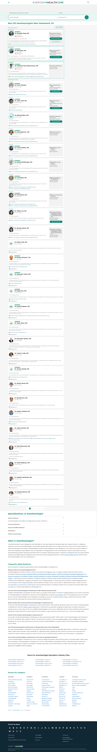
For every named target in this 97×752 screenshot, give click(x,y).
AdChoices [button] (65, 741)
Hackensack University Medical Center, (18, 315)
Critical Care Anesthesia (63, 574)
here (40, 587)
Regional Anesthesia (71, 576)
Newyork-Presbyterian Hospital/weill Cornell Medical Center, (23, 187)
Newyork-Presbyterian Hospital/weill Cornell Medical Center (23, 220)
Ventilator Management (77, 574)
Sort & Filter (59, 27)
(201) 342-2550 (57, 91)
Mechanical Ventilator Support (47, 574)
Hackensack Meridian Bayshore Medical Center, (20, 438)
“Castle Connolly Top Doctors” (31, 607)
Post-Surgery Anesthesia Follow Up (29, 574)
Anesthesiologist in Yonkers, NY (42, 659)
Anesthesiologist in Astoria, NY (70, 659)
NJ (22, 710)
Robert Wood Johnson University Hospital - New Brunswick (23, 44)
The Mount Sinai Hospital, (15, 76)
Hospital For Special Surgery (16, 110)
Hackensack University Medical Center (18, 94)
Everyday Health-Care (70, 555)
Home (9, 710)
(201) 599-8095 (57, 108)
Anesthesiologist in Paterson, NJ (16, 661)
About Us (37, 740)
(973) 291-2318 (57, 41)
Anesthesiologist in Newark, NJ (42, 661)
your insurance (59, 595)
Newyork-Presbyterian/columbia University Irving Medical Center (24, 125)
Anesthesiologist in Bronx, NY (15, 665)
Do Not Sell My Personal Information (68, 738)
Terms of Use (11, 737)
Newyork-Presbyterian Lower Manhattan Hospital (19, 188)
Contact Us (65, 735)
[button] (88, 2)
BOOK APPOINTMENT (56, 38)
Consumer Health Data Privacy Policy (17, 740)
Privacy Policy (11, 735)
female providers (63, 619)
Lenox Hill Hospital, (27, 76)
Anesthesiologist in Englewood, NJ (16, 659)
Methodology (38, 737)
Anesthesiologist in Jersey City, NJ (43, 663)
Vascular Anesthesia (38, 576)
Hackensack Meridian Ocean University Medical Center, (44, 438)
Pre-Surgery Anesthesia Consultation (55, 576)
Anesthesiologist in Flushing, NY (70, 663)
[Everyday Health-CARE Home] (48, 2)
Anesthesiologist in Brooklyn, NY (70, 665)
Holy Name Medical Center (38, 76)
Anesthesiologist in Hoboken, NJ (43, 665)
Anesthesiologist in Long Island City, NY (72, 661)
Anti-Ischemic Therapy (26, 576)
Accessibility (38, 735)
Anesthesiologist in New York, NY (16, 663)
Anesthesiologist (16, 710)
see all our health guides (28, 585)
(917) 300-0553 (57, 121)
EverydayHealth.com (13, 585)
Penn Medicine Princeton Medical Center (18, 266)
